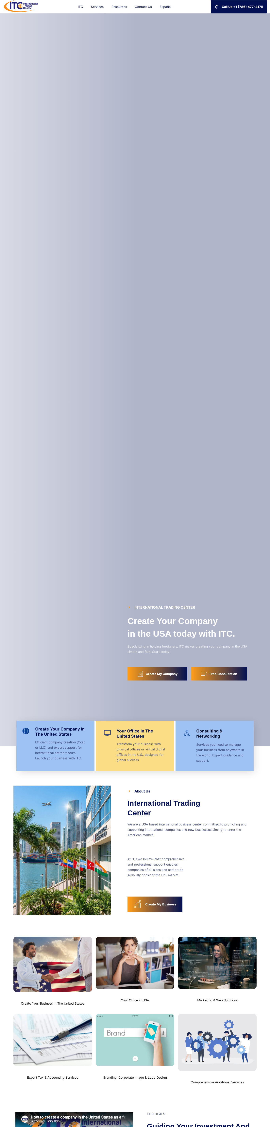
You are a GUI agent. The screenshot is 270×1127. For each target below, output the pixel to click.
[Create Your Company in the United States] (25, 731)
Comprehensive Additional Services (217, 1082)
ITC (80, 7)
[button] (161, 607)
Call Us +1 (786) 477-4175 (242, 7)
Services (97, 7)
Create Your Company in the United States (60, 732)
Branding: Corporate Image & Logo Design (135, 1077)
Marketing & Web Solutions (217, 1000)
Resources (119, 7)
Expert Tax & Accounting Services (52, 1077)
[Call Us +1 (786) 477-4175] (217, 7)
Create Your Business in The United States (52, 1003)
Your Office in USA (135, 1000)
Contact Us (143, 7)
